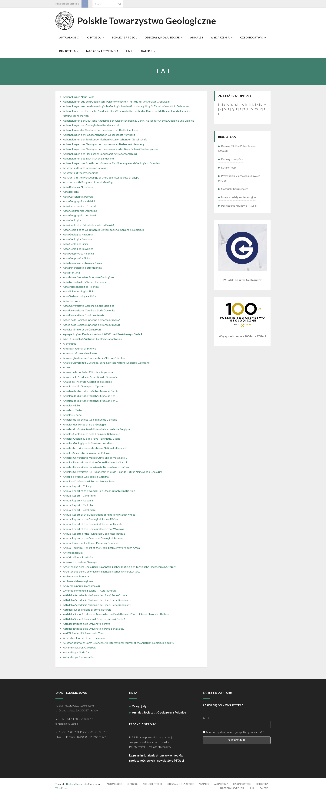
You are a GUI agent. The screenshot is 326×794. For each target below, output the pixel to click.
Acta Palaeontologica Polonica (81, 286)
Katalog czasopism (232, 159)
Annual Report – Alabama (78, 500)
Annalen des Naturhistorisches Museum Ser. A (90, 391)
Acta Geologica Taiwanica (78, 248)
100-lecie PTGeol (152, 784)
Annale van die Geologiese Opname (84, 386)
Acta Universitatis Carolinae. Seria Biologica (88, 305)
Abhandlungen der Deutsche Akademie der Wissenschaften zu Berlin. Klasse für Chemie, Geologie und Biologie (128, 120)
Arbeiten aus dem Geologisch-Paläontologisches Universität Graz (101, 571)
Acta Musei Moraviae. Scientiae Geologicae (88, 277)
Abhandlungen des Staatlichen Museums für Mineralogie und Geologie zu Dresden (111, 163)
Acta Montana (71, 272)
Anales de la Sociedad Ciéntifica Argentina (88, 372)
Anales (67, 367)
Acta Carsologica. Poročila (78, 196)
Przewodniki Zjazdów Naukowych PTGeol (239, 178)
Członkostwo (242, 784)
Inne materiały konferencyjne (238, 197)
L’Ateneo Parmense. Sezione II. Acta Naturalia (90, 590)
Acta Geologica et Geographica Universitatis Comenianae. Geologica (103, 229)
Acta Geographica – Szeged (79, 206)
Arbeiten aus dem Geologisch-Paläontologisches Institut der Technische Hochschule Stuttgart (119, 566)
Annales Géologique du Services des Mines (88, 443)
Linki (251, 788)
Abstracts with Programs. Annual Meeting (88, 182)
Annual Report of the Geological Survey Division (91, 519)
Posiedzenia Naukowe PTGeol (239, 205)
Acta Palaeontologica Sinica (79, 291)
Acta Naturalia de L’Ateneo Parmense (85, 282)
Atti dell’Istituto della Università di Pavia (86, 623)
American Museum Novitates (80, 353)
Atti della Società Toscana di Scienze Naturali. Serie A (94, 619)
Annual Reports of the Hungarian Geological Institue (94, 533)
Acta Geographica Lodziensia (80, 215)
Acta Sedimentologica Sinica (79, 296)
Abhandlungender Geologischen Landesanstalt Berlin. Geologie (100, 130)
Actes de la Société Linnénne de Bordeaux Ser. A (91, 319)
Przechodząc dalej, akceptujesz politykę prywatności (234, 732)
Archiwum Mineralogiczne (78, 581)
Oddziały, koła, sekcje (180, 784)
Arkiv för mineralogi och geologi (81, 585)
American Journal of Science (79, 348)
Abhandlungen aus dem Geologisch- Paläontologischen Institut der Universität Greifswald (116, 101)
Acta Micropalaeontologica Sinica (82, 262)
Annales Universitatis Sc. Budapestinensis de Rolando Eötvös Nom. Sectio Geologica (112, 471)
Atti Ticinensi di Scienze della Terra (83, 633)
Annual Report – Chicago (77, 486)
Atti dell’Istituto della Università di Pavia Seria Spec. (93, 628)
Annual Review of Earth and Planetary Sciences (90, 543)
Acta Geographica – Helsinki (79, 201)
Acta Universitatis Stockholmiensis (83, 315)
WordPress (61, 788)
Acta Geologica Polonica (77, 239)
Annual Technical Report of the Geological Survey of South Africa (101, 547)
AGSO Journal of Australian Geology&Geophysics (92, 338)
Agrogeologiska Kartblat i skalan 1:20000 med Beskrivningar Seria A (102, 334)
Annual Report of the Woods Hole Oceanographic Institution (99, 490)
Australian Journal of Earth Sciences (84, 638)
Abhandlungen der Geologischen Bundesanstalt (91, 125)
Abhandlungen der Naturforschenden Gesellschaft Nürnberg (99, 134)
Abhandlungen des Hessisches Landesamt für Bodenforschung (100, 153)
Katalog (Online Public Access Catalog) (237, 148)
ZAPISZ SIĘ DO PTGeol (217, 692)
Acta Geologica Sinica (75, 243)
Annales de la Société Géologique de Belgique (90, 419)
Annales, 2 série (72, 414)
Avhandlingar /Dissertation (79, 657)
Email (206, 718)
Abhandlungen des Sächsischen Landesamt (88, 158)
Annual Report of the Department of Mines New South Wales (99, 514)
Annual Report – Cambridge (79, 495)
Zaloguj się (139, 706)
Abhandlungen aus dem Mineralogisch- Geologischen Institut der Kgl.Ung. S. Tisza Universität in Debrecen (126, 106)
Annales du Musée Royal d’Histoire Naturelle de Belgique (96, 429)
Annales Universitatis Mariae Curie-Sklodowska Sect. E (95, 462)
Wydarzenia (221, 784)
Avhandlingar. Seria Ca (76, 652)
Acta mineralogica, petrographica (82, 267)
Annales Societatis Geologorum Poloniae (87, 452)
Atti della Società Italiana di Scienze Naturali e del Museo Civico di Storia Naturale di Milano (116, 614)
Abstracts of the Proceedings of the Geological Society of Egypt (101, 177)
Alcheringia (69, 343)
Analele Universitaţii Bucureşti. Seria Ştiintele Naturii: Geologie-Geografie (106, 362)
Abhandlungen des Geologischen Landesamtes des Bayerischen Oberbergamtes (110, 149)
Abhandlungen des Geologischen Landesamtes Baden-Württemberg (103, 144)
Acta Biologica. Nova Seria (78, 187)
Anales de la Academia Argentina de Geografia (90, 377)
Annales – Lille (71, 405)
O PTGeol (132, 784)
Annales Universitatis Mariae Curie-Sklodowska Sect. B (95, 457)
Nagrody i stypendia (232, 788)
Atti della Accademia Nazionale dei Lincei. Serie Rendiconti (97, 600)
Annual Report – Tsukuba (78, 505)
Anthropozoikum (73, 552)
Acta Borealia (71, 191)
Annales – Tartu (72, 410)
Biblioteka (262, 784)
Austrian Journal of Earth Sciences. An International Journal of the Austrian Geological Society (118, 642)
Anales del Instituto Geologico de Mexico (87, 381)
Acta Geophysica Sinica (77, 258)
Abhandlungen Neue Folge (78, 96)
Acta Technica (71, 301)
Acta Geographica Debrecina (80, 210)
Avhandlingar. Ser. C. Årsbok (79, 647)
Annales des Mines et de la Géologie (84, 424)
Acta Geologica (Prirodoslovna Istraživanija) (88, 225)
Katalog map (228, 167)
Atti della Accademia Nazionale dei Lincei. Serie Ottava (95, 595)
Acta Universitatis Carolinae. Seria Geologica (89, 310)
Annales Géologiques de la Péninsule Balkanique (91, 433)
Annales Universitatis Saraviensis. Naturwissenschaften (96, 467)
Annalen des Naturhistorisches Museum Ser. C (90, 400)
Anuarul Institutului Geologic (80, 562)
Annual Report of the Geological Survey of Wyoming (93, 528)
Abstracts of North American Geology (85, 167)
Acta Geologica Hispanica (78, 234)
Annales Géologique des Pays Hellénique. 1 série (91, 438)
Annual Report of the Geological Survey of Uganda (92, 524)
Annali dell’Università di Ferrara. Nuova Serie (89, 481)
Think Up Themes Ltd (76, 784)
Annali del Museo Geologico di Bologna (86, 476)
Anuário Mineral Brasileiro (78, 557)
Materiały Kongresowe (234, 188)
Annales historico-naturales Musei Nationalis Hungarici (95, 448)
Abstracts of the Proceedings (80, 172)
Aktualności (114, 784)
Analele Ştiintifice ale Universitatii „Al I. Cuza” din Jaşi (94, 357)
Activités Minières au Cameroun (82, 329)
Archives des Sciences (76, 576)
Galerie (263, 788)
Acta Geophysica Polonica (78, 253)
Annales (204, 784)
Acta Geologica (72, 220)
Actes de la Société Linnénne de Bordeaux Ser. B (91, 324)
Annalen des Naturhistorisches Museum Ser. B (90, 395)
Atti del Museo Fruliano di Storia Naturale (87, 609)
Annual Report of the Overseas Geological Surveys (93, 538)
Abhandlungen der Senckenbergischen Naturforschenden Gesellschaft (105, 139)
